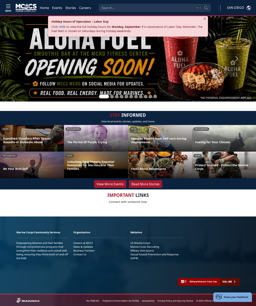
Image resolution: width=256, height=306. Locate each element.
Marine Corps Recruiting (144, 247)
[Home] (26, 8)
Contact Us (79, 254)
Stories (70, 8)
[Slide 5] (126, 96)
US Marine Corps (140, 243)
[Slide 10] (150, 96)
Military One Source (142, 250)
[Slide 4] (121, 96)
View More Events (110, 184)
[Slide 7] (136, 96)
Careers (85, 8)
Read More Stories (146, 184)
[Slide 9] (145, 96)
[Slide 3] (117, 96)
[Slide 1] (104, 96)
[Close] (205, 18)
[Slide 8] (141, 96)
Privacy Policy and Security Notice (175, 300)
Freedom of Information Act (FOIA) (120, 300)
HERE (62, 27)
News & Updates (83, 247)
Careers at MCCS (83, 243)
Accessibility (148, 300)
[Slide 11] (155, 96)
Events (57, 8)
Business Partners (84, 250)
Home (44, 8)
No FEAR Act (92, 300)
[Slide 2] (112, 96)
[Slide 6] (131, 96)
